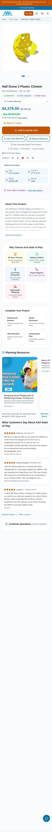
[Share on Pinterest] (23, 158)
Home (4, 19)
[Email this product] (28, 158)
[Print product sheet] (33, 158)
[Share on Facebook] (18, 158)
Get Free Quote (44, 415)
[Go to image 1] (23, 76)
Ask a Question (41, 524)
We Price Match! (15, 118)
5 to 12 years (13, 19)
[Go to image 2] (29, 76)
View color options (35, 190)
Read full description (13, 235)
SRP (28, 91)
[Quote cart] (42, 13)
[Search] (36, 13)
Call (30, 13)
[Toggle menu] (47, 13)
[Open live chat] (46, 818)
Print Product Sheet (12, 153)
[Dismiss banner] (49, 3)
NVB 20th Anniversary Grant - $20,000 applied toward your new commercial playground (24, 3)
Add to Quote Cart (28, 130)
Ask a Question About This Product (27, 144)
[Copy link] (13, 158)
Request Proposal (39, 139)
